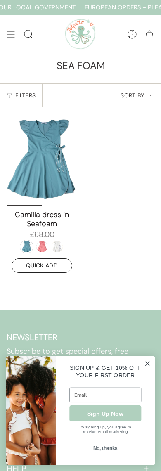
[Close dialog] (147, 364)
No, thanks (105, 448)
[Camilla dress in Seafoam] (42, 160)
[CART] (149, 34)
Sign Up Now (105, 413)
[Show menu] (10, 34)
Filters (25, 95)
